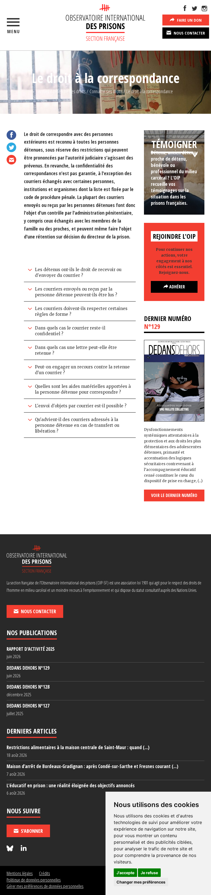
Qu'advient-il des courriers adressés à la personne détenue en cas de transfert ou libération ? (77, 425)
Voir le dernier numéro (174, 495)
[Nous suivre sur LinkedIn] (23, 848)
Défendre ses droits (69, 91)
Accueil (43, 91)
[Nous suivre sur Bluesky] (11, 848)
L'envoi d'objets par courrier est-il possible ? (80, 405)
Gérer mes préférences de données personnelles (45, 886)
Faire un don (189, 20)
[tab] (80, 273)
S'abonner (31, 831)
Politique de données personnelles (34, 880)
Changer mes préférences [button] (140, 882)
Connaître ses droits (106, 91)
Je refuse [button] (149, 872)
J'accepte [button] (125, 872)
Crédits (44, 873)
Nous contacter (189, 33)
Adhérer (176, 287)
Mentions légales (20, 873)
